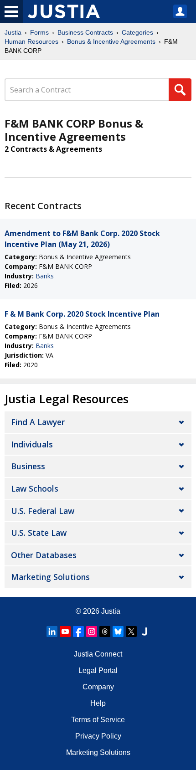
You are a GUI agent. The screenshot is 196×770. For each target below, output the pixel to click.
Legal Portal (98, 670)
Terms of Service (98, 720)
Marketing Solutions (50, 576)
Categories (137, 32)
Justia (13, 32)
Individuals (32, 444)
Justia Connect (98, 654)
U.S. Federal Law (42, 510)
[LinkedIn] (51, 631)
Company (98, 687)
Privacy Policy (98, 736)
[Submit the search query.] (180, 89)
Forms (39, 32)
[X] (131, 631)
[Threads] (104, 631)
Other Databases (44, 554)
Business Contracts (85, 32)
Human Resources (31, 41)
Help (98, 703)
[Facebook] (78, 631)
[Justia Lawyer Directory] (144, 631)
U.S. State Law (39, 532)
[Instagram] (91, 631)
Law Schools (34, 488)
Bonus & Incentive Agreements (111, 41)
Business (28, 466)
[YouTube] (65, 631)
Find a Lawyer (38, 421)
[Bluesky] (118, 631)
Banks (45, 276)
